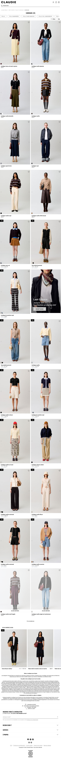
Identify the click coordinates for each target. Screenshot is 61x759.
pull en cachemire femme (12, 687)
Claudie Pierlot (4, 10)
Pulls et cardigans (19, 10)
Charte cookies (29, 745)
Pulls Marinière (14, 16)
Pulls (3, 16)
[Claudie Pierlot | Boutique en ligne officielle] (8, 2)
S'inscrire (57, 717)
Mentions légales (47, 745)
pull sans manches (34, 688)
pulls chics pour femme (42, 683)
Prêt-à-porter (11, 10)
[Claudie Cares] (30, 753)
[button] (53, 2)
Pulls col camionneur (45, 16)
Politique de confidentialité (19, 745)
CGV (11, 745)
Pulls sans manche (28, 16)
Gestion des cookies (38, 745)
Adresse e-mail (6, 717)
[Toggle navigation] (59, 2)
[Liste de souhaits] (28, 22)
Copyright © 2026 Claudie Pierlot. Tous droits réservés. (30, 747)
